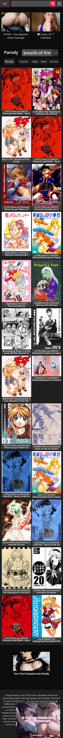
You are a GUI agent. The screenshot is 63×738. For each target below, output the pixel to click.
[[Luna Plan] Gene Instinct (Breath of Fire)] (16, 520)
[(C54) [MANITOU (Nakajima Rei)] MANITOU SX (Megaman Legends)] (46, 616)
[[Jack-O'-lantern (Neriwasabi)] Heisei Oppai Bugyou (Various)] (46, 472)
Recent (9, 61)
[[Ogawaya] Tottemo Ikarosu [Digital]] (16, 281)
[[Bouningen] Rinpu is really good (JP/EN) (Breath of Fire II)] (16, 328)
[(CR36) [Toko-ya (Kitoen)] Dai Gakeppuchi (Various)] (16, 568)
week (44, 61)
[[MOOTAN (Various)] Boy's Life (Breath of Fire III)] (16, 376)
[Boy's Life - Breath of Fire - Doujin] (16, 137)
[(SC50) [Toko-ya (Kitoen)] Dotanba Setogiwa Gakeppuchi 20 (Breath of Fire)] (46, 568)
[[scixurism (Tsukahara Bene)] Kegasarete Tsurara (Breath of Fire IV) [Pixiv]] (46, 366)
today (35, 61)
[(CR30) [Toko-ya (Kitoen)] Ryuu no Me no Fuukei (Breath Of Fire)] (46, 424)
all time (54, 61)
